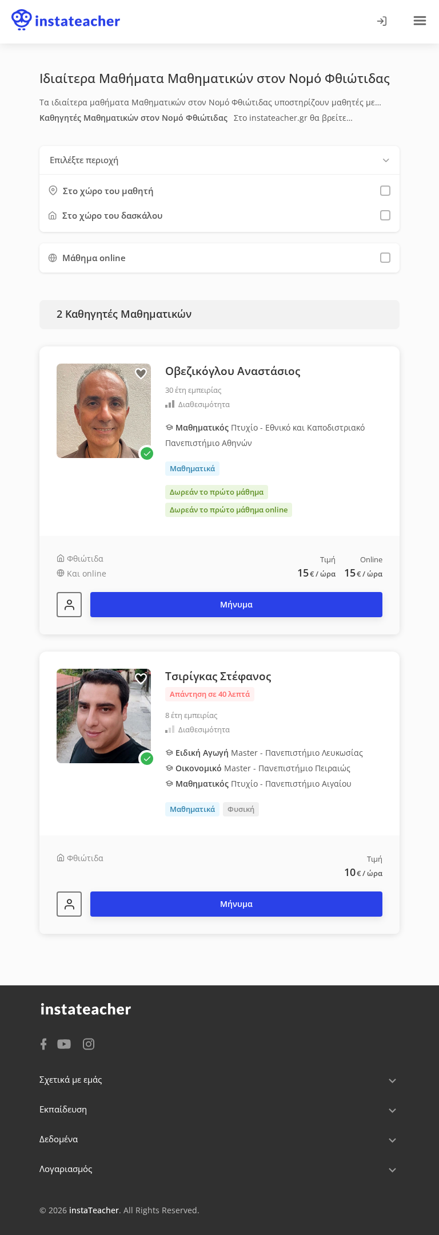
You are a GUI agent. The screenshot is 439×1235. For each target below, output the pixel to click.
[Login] (381, 22)
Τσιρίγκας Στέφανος (218, 676)
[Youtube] (66, 1044)
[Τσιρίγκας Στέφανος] (69, 904)
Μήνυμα (236, 604)
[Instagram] (88, 1043)
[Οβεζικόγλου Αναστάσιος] (69, 604)
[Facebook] (43, 1043)
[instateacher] (65, 9)
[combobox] (219, 160)
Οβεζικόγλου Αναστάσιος (232, 371)
